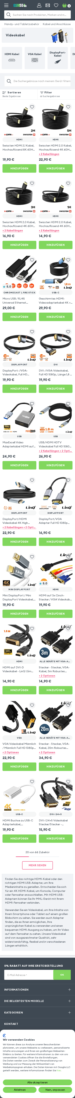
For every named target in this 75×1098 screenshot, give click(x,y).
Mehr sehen (37, 865)
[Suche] (8, 14)
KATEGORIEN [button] (13, 1012)
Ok (62, 974)
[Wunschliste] (56, 5)
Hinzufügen (19, 168)
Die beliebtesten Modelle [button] (24, 1001)
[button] (56, 154)
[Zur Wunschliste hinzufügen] (32, 107)
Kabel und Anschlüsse (57, 24)
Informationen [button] (16, 989)
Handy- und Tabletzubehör (21, 24)
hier (59, 1070)
